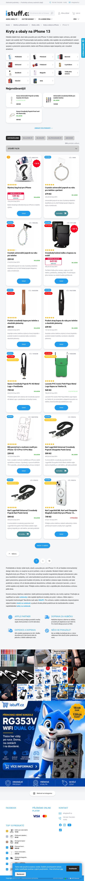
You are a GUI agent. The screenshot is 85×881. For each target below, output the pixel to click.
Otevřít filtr (13, 149)
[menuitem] (13, 19)
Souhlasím (73, 869)
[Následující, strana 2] (42, 561)
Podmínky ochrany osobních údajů (32, 2)
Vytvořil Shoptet (58, 878)
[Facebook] (60, 824)
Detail (24, 213)
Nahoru (14, 554)
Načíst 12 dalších (42, 545)
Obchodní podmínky (12, 2)
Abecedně (69, 138)
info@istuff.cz (67, 813)
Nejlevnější (27, 138)
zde (61, 869)
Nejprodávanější (54, 138)
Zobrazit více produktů (42, 128)
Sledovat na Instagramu (44, 793)
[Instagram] (64, 824)
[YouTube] (69, 824)
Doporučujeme (13, 138)
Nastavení (20, 874)
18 (49, 561)
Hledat (52, 13)
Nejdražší (40, 138)
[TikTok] (60, 829)
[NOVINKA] (61, 170)
